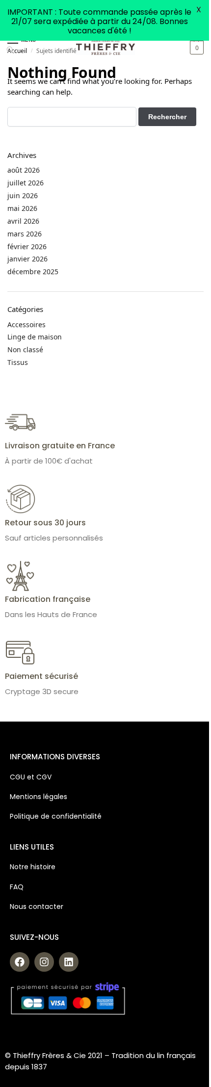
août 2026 (23, 170)
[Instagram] (44, 962)
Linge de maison (34, 336)
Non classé (25, 349)
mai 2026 (22, 208)
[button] (195, 47)
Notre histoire (33, 867)
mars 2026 (24, 233)
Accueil (17, 51)
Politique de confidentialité (56, 816)
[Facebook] (19, 962)
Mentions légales (38, 797)
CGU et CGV (31, 777)
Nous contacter (36, 906)
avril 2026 (23, 221)
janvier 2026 (27, 258)
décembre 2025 (32, 271)
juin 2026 (22, 195)
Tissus (17, 362)
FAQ (17, 887)
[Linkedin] (69, 962)
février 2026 (27, 246)
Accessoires (26, 324)
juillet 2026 (25, 182)
